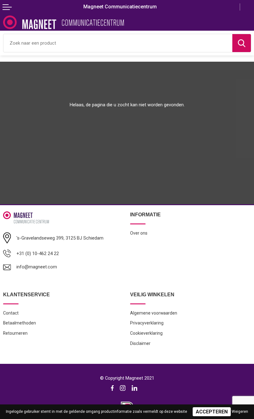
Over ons (138, 233)
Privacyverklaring (147, 322)
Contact (11, 313)
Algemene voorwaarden (153, 313)
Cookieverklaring (146, 333)
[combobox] (117, 43)
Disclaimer (140, 343)
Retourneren (15, 333)
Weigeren (240, 411)
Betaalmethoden (19, 322)
